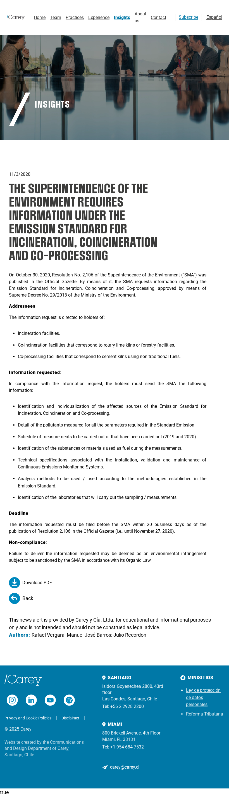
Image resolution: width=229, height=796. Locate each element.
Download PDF (37, 582)
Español (214, 17)
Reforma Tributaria (204, 714)
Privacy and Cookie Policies (27, 718)
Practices (75, 17)
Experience (98, 17)
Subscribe (188, 17)
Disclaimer (70, 718)
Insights (122, 17)
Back (27, 598)
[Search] (168, 17)
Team (55, 17)
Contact (158, 17)
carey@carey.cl (124, 767)
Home (40, 17)
